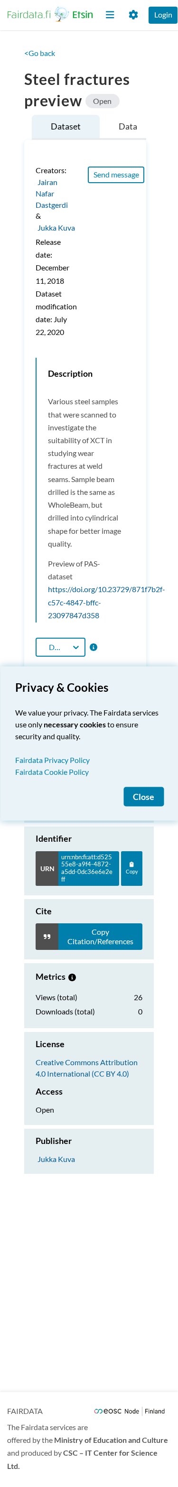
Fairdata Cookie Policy (52, 771)
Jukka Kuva (56, 227)
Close (143, 797)
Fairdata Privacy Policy (52, 759)
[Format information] (92, 647)
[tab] (66, 127)
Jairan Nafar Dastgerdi (52, 193)
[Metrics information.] (72, 976)
